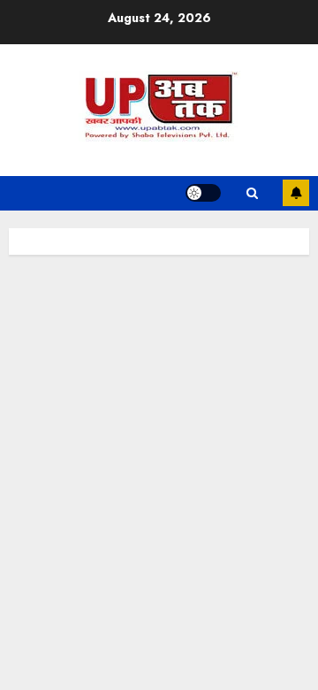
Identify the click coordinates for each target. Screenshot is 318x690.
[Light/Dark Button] (203, 193)
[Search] (252, 193)
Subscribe (296, 193)
